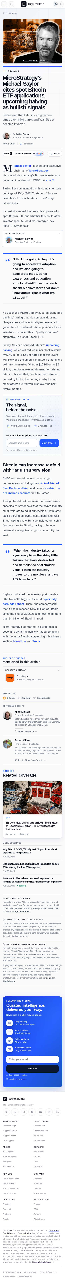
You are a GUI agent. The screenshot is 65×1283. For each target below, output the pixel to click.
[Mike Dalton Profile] (7, 136)
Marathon (19, 641)
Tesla (36, 641)
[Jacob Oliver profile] (7, 744)
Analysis (13, 71)
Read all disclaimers (41, 1262)
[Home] (4, 13)
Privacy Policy (24, 1233)
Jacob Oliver (23, 740)
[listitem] (8, 698)
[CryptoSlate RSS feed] (57, 1112)
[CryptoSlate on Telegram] (32, 1112)
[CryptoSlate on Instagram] (49, 1112)
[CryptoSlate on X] (6, 1112)
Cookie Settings (25, 1276)
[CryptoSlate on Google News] (14, 1112)
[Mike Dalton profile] (7, 715)
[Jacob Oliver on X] (16, 760)
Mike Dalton (23, 134)
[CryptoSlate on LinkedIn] (40, 1112)
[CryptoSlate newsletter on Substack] (23, 1112)
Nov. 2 (50, 180)
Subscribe (32, 1069)
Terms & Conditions (48, 1272)
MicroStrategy (38, 170)
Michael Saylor (22, 165)
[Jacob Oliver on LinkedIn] (19, 760)
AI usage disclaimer (19, 911)
